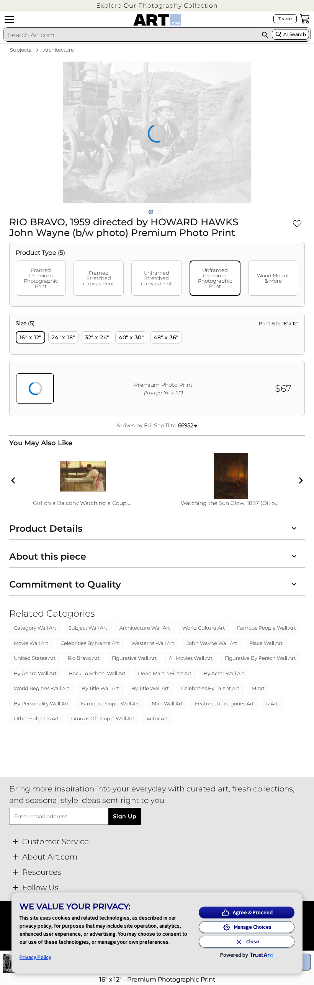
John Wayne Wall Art (211, 643)
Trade (285, 18)
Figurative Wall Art (134, 658)
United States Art (35, 658)
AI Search (294, 34)
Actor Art (157, 718)
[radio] (30, 337)
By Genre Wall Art (35, 673)
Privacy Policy (35, 957)
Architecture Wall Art (144, 628)
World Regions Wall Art (41, 688)
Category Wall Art (35, 628)
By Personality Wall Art (41, 703)
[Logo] (157, 20)
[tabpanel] (157, 364)
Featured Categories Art (224, 703)
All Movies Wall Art (191, 658)
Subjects (20, 50)
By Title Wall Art (100, 688)
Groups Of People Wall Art (102, 718)
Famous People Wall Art (266, 628)
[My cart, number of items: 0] (305, 19)
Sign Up (124, 816)
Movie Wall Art (31, 643)
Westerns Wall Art (152, 643)
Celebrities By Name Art (90, 643)
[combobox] (130, 35)
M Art (258, 688)
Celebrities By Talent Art (210, 688)
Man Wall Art (167, 703)
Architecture (58, 50)
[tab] (41, 278)
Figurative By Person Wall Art (260, 658)
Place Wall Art (266, 643)
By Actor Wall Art (224, 673)
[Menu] (9, 19)
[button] (157, 5)
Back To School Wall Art (97, 673)
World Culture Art (203, 628)
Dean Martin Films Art (164, 673)
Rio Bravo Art (84, 658)
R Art (272, 703)
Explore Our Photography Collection (157, 5)
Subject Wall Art (88, 628)
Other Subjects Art (36, 718)
